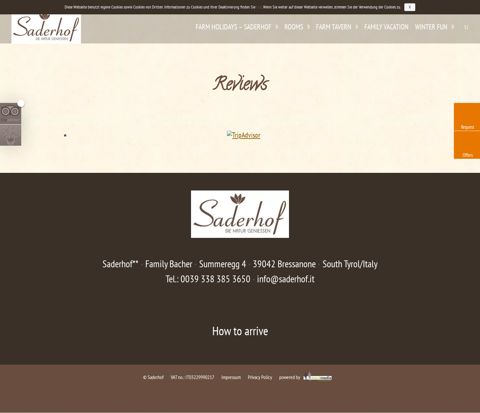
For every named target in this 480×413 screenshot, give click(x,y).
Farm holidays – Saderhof (233, 28)
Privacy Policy (260, 377)
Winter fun (431, 28)
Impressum (231, 377)
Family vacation (386, 28)
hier (259, 7)
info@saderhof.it (285, 278)
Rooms (293, 28)
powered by (290, 377)
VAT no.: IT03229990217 (192, 377)
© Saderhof (153, 377)
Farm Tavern (333, 28)
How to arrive (240, 331)
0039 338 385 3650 (215, 278)
